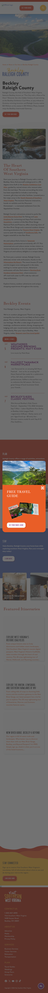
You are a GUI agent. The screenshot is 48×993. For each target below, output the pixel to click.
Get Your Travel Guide (16, 525)
